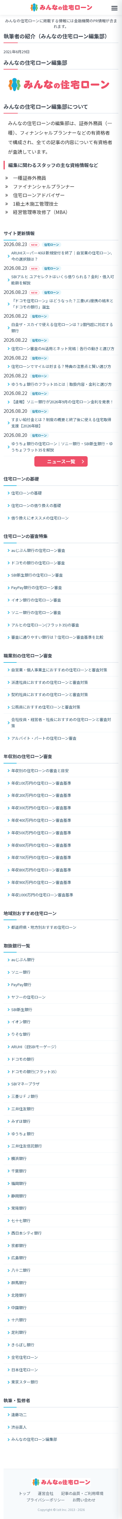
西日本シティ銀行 (26, 1233)
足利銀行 (19, 1332)
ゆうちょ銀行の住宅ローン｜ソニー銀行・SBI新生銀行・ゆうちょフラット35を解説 (62, 447)
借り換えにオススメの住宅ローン (40, 518)
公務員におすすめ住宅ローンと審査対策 (45, 707)
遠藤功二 (19, 1414)
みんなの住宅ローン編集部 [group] (35, 62)
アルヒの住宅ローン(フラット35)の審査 (45, 625)
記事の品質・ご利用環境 (82, 1493)
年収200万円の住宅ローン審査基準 (41, 795)
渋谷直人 (19, 1427)
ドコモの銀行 (22, 1059)
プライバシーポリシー (45, 1500)
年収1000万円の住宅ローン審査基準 (42, 895)
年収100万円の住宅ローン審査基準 (41, 783)
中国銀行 (19, 1307)
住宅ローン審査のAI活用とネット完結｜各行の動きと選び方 (62, 348)
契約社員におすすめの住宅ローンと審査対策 (49, 694)
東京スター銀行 (24, 1382)
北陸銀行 (19, 1295)
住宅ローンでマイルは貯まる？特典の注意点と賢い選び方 (61, 366)
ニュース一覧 (61, 461)
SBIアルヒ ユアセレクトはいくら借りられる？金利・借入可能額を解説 (62, 280)
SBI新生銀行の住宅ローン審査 (37, 575)
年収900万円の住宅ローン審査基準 (41, 882)
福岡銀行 (19, 1183)
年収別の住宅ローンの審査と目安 (40, 770)
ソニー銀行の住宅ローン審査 (36, 612)
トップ (24, 1493)
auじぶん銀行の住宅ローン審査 (38, 550)
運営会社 (45, 1493)
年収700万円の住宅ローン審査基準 (41, 857)
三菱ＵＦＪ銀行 (24, 1096)
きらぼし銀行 (22, 1345)
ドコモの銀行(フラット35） (35, 1071)
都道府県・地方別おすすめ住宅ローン (43, 927)
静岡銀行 (19, 1196)
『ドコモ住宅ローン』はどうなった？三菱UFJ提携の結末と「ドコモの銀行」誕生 (62, 304)
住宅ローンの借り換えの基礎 (36, 505)
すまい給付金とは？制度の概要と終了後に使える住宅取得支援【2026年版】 (61, 423)
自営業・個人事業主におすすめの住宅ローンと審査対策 (59, 670)
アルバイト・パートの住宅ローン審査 (43, 738)
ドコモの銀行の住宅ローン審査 (38, 563)
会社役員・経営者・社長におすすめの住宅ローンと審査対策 (61, 722)
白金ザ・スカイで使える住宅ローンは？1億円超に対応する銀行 (62, 327)
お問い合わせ (84, 1500)
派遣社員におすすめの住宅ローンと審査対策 (49, 682)
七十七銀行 (20, 1220)
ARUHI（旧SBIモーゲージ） (35, 1046)
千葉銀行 (19, 1171)
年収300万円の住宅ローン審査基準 (41, 807)
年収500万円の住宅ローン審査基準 (41, 832)
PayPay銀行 (21, 984)
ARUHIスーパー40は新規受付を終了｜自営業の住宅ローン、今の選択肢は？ (62, 256)
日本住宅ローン (24, 1369)
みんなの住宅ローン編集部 (34, 1439)
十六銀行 (19, 1320)
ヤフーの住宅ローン (28, 997)
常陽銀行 (19, 1208)
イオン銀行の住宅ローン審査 (36, 600)
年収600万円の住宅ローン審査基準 (41, 845)
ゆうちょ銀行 (22, 1134)
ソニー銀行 (20, 972)
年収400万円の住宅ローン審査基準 (41, 820)
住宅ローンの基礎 (26, 493)
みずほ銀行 (20, 1121)
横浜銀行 (19, 1158)
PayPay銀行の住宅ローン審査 (36, 587)
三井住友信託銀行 (26, 1146)
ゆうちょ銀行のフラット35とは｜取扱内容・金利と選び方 (61, 384)
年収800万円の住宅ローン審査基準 (41, 870)
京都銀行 (19, 1245)
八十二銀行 (20, 1270)
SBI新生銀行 (21, 1009)
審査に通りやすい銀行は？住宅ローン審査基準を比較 (57, 637)
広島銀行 (19, 1257)
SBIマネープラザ (25, 1084)
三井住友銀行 (22, 1109)
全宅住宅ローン (24, 1357)
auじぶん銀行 (23, 959)
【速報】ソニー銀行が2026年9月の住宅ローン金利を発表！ (62, 401)
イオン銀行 (20, 1021)
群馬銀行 (19, 1282)
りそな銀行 (20, 1034)
